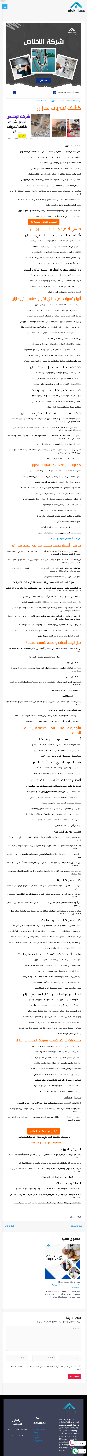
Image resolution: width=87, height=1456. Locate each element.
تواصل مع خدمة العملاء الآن (43, 1131)
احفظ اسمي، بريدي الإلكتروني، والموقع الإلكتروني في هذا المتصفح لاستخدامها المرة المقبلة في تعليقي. (45, 1368)
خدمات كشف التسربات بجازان (61, 100)
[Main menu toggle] (4, 6)
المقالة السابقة (78, 1226)
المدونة (36, 1437)
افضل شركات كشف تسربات (69, 1282)
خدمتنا (35, 1432)
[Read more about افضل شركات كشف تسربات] (62, 1261)
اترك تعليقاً (77, 100)
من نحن (36, 1434)
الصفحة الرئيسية (39, 1429)
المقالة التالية (8, 1226)
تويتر (47, 1143)
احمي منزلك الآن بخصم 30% (43, 222)
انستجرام (57, 1143)
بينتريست (30, 1143)
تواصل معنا (37, 1440)
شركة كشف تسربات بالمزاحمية (66, 538)
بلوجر (39, 1143)
